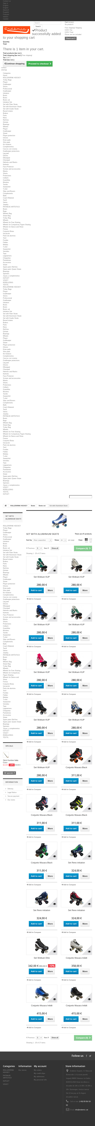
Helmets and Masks (10, 162)
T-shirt (5, 189)
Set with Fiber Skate (10, 104)
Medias (5, 245)
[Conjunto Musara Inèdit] (76, 946)
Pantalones (7, 260)
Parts (5, 115)
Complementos (8, 147)
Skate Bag (7, 216)
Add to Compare (34, 599)
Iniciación (6, 233)
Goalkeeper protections (11, 151)
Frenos (5, 229)
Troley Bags (7, 80)
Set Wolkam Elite (42, 958)
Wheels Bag (7, 213)
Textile (5, 184)
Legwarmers (7, 256)
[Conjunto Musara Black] (76, 755)
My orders (38, 1070)
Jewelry (5, 204)
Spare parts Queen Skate (12, 269)
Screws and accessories (12, 169)
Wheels (5, 127)
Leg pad (6, 153)
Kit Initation (7, 144)
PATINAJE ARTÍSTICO (11, 207)
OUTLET (6, 278)
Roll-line (6, 120)
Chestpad (6, 160)
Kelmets (6, 164)
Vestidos (6, 251)
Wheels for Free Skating (11, 222)
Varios (5, 202)
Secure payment (13, 796)
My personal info (40, 1080)
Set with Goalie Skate (11, 109)
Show (57, 540)
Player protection (9, 135)
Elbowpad (6, 158)
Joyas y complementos (11, 276)
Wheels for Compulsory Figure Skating (17, 225)
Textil (5, 200)
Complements (8, 193)
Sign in (5, 3)
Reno (5, 118)
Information (11, 782)
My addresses (39, 1077)
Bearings (6, 124)
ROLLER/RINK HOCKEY (12, 78)
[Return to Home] (5, 505)
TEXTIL (6, 285)
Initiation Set (7, 102)
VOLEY (5, 280)
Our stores (11, 800)
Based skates (8, 111)
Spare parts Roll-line (10, 267)
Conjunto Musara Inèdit (76, 958)
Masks (5, 171)
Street (5, 133)
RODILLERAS (8, 282)
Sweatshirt (7, 187)
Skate (5, 265)
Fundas (5, 240)
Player (5, 82)
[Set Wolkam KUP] (41, 565)
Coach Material (8, 198)
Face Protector (8, 167)
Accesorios (7, 262)
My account (40, 1066)
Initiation (6, 93)
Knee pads (7, 140)
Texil (4, 238)
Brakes (5, 113)
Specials (9, 746)
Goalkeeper (7, 84)
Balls (5, 196)
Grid (86, 542)
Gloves (5, 138)
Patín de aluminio (9, 236)
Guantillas (6, 180)
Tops (4, 253)
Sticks (5, 86)
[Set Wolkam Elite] (41, 946)
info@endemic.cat (81, 1110)
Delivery (10, 789)
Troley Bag (7, 218)
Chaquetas (7, 258)
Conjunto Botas (8, 231)
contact (3, 68)
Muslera (6, 182)
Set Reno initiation (76, 863)
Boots (5, 95)
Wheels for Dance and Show (13, 227)
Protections (7, 176)
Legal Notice (11, 792)
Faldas (5, 242)
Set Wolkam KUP (42, 577)
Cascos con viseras (10, 149)
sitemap (4, 70)
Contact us (7, 1)
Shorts (5, 173)
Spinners (6, 274)
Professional (7, 89)
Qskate (5, 122)
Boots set (6, 100)
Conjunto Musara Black (76, 767)
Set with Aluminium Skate (12, 107)
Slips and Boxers (9, 191)
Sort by (29, 540)
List (91, 542)
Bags (5, 211)
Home (5, 75)
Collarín (5, 178)
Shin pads (6, 142)
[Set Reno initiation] (76, 850)
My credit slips (39, 1073)
